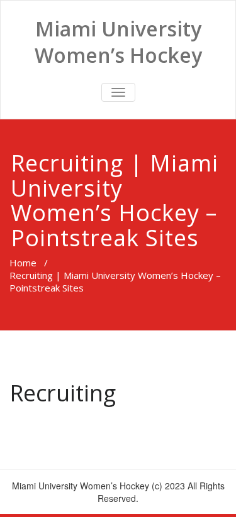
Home (23, 262)
